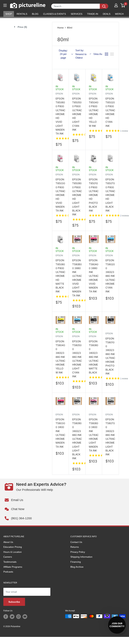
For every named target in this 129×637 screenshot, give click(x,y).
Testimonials (9, 561)
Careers (7, 556)
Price (22, 27)
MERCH (119, 14)
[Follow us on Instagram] (18, 616)
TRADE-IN (92, 14)
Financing (75, 561)
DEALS (106, 14)
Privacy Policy (77, 552)
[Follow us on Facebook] (5, 616)
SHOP (8, 14)
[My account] (116, 5)
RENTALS (22, 14)
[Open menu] (5, 5)
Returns (74, 547)
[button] (117, 625)
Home (60, 27)
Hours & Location (12, 552)
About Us (8, 542)
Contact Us (76, 542)
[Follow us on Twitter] (12, 616)
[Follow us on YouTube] (25, 616)
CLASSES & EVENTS (54, 14)
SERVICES (76, 14)
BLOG (35, 14)
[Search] (104, 6)
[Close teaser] (107, 615)
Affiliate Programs (12, 566)
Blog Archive (76, 566)
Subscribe (14, 601)
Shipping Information (81, 556)
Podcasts (8, 571)
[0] (123, 5)
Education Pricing (12, 547)
